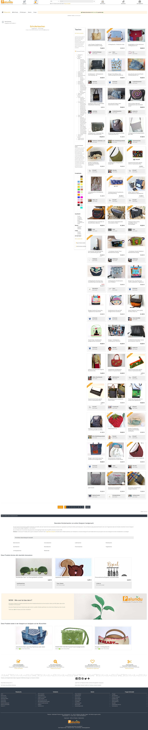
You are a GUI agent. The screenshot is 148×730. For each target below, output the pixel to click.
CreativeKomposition (137, 81)
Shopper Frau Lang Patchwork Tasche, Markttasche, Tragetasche (136, 281)
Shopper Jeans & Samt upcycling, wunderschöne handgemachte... (95, 459)
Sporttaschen (16, 546)
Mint (82, 191)
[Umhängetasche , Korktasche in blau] (116, 35)
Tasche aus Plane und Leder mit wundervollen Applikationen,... (135, 399)
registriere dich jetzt (50, 531)
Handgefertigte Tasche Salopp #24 (136, 458)
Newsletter (114, 703)
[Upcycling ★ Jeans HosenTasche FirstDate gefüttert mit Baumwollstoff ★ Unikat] (136, 64)
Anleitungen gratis (78, 703)
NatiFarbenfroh (115, 377)
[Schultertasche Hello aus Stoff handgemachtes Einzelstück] (116, 300)
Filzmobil (114, 436)
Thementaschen (78, 546)
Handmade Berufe (115, 701)
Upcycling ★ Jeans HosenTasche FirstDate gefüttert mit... (135, 74)
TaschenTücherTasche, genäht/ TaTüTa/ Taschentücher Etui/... (135, 163)
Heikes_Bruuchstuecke (97, 377)
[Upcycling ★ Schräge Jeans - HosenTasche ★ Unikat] (116, 93)
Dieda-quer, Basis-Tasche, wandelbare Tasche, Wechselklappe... (134, 223)
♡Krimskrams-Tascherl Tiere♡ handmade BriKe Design (115, 252)
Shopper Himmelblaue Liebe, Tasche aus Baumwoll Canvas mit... (115, 74)
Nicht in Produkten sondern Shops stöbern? (57, 3)
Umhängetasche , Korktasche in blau (116, 44)
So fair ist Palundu (19, 668)
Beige (82, 178)
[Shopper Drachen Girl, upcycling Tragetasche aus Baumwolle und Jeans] (96, 300)
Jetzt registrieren (140, 3)
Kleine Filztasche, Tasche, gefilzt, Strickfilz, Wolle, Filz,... (135, 311)
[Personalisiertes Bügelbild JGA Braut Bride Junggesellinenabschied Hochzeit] (113, 570)
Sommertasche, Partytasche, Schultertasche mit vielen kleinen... (115, 459)
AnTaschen (114, 81)
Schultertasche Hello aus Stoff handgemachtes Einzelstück (115, 311)
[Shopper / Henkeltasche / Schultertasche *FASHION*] (116, 330)
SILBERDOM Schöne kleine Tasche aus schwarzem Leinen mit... (136, 340)
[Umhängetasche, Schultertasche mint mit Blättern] (116, 271)
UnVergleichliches (116, 495)
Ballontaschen (16, 542)
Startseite (69, 15)
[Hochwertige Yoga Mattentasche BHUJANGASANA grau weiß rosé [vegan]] (96, 244)
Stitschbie (114, 170)
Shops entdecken (78, 694)
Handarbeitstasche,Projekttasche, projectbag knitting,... (115, 193)
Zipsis (113, 52)
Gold (79, 186)
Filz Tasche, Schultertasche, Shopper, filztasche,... (134, 488)
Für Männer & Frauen (79, 220)
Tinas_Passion (60, 583)
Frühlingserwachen (6, 12)
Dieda (93, 229)
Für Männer (80, 218)
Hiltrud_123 (94, 199)
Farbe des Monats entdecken (81, 246)
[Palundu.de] (7, 2)
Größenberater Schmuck (116, 704)
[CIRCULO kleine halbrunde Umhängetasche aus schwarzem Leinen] (136, 94)
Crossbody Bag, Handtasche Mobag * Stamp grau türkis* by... (116, 133)
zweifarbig (94, 111)
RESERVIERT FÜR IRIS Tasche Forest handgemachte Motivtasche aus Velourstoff (70, 647)
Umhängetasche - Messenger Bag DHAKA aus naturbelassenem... (95, 133)
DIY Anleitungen (23, 12)
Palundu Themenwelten (5, 704)
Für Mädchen (80, 221)
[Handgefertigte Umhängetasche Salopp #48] (116, 155)
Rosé (82, 199)
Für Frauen (79, 217)
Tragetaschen (109, 546)
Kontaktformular (115, 698)
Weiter (88, 507)
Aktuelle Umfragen (115, 700)
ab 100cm (79, 234)
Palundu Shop (3, 701)
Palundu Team (3, 695)
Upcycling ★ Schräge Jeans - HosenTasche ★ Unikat (114, 104)
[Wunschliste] (123, 2)
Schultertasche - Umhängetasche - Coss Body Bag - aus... (96, 74)
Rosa (79, 199)
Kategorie (39, 704)
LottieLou (98, 583)
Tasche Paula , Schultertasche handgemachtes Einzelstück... (95, 340)
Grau (82, 186)
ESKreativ (114, 347)
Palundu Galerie (78, 700)
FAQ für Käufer (77, 697)
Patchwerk (94, 81)
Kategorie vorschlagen (42, 697)
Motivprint (79, 228)
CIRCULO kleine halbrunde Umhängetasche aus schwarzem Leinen (135, 105)
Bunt (79, 183)
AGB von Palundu (74, 718)
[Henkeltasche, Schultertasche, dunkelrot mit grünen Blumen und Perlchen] (116, 360)
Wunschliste (123, 3)
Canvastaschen (47, 542)
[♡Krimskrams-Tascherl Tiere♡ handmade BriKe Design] (116, 242)
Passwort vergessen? (116, 697)
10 (83, 507)
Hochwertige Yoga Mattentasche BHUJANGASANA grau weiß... (95, 252)
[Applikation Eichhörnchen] (73, 575)
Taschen (73, 15)
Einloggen (113, 694)
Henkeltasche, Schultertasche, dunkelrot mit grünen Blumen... (115, 370)
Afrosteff (94, 170)
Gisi (133, 52)
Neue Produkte (77, 704)
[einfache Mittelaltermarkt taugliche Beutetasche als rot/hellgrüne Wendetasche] (96, 361)
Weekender (46, 550)
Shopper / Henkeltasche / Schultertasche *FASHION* (114, 340)
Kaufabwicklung (78, 695)
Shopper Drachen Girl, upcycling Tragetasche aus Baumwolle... (95, 311)
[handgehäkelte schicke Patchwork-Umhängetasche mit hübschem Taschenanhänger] (136, 35)
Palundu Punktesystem (5, 703)
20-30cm (79, 231)
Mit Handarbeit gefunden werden (44, 701)
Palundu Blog (3, 700)
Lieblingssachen (136, 495)
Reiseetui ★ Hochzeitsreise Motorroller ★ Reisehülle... (114, 488)
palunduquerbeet (67, 3)
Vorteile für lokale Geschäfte (43, 703)
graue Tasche (91, 487)
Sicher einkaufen (78, 698)
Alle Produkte (94, 53)
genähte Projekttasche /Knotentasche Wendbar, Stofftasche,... (93, 164)
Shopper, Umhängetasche (102, 647)
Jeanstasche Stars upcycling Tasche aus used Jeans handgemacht (30, 647)
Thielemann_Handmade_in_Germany (100, 140)
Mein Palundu (102, 3)
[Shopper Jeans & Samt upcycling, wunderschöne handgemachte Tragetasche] (96, 449)
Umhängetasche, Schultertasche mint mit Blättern (115, 281)
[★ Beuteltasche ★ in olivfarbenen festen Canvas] (116, 392)
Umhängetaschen (17, 550)
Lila (79, 191)
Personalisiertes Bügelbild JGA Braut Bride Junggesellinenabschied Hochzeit (107, 578)
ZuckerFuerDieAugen (96, 52)
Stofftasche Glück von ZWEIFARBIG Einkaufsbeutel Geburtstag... (96, 104)
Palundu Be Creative (4, 698)
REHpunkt (135, 406)
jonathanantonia (21, 583)
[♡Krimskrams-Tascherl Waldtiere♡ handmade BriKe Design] (136, 240)
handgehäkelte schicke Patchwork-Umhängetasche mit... (136, 45)
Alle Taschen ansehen (79, 33)
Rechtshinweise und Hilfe (42, 700)
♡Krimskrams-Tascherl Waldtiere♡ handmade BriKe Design (136, 252)
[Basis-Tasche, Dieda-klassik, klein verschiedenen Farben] (116, 212)
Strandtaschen (47, 546)
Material (29, 12)
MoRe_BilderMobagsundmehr (118, 140)
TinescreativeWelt (136, 318)
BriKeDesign (115, 259)
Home (2, 694)
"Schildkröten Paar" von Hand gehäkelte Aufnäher (29, 577)
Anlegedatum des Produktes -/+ (10, 23)
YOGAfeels (94, 259)
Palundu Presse (4, 697)
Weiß (79, 209)
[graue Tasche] (96, 478)
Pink (82, 196)
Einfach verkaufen (41, 698)
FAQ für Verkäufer (41, 694)
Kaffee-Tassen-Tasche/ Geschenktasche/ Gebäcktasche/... (136, 193)
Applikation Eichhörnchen (62, 577)
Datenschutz (81, 718)
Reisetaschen (109, 542)
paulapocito (135, 111)
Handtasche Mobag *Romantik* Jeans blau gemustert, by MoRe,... (95, 429)
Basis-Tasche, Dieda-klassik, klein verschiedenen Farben (115, 222)
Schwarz (79, 204)
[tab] (80, 173)
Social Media (77, 701)
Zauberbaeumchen (137, 140)
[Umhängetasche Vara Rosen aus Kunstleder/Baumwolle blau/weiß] (96, 271)
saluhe (113, 465)
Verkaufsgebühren (41, 695)
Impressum (66, 718)
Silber (81, 204)
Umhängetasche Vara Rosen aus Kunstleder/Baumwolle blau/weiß (95, 281)
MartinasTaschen (96, 495)
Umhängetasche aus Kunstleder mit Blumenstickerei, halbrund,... (96, 222)
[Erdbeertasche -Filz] (116, 421)
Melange (79, 227)
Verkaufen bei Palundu (55, 668)
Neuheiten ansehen (129, 668)
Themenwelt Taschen (80, 51)
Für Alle (79, 216)
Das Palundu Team (62, 727)
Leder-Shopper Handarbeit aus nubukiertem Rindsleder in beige (95, 45)
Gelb (82, 183)
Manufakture (95, 288)
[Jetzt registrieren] (140, 2)
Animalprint (80, 226)
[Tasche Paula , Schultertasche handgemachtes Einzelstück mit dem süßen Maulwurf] (96, 330)
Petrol (79, 196)
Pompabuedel (115, 406)
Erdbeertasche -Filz (112, 428)
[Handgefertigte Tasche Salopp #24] (136, 451)
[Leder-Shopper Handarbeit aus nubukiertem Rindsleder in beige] (96, 34)
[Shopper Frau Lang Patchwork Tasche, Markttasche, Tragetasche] (136, 271)
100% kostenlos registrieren (92, 668)
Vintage (34, 12)
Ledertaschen (78, 542)
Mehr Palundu (15, 12)
